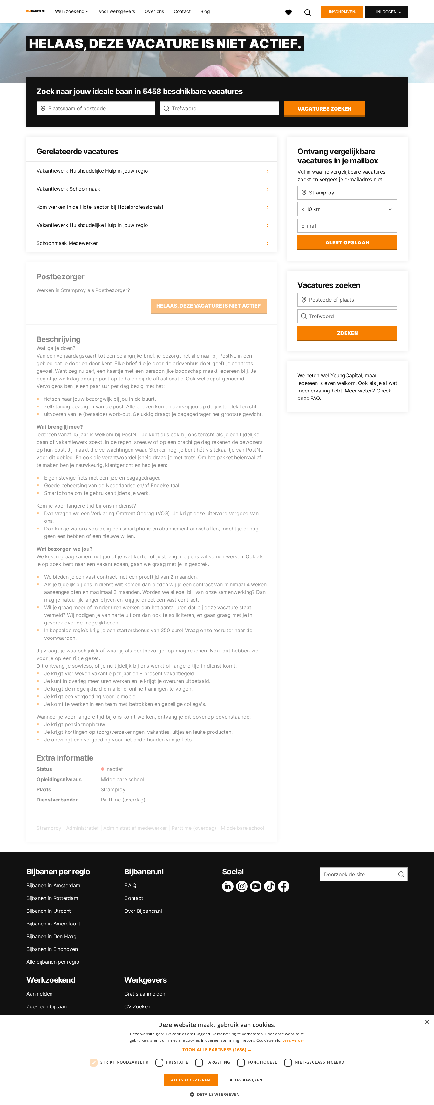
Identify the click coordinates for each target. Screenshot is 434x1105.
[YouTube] (257, 886)
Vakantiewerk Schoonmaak (68, 189)
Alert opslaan (347, 242)
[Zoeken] (307, 12)
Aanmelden (39, 994)
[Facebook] (285, 886)
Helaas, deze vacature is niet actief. (209, 306)
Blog (205, 11)
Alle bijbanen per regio (52, 961)
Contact (182, 11)
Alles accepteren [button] (190, 1080)
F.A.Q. (130, 885)
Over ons (154, 11)
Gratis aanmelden (144, 994)
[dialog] (217, 1060)
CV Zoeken (137, 1006)
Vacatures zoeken (324, 109)
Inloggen (386, 12)
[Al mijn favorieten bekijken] (288, 12)
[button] (217, 1049)
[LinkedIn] (229, 886)
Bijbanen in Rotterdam (52, 898)
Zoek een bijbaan (46, 1006)
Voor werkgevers (117, 11)
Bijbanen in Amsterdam (53, 885)
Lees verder (293, 1040)
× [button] (426, 1022)
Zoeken (347, 333)
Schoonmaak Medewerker (67, 243)
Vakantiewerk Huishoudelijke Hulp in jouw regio (92, 170)
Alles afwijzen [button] (246, 1080)
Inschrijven (342, 12)
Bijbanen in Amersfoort (53, 923)
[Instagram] (243, 886)
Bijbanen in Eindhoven (52, 949)
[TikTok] (271, 886)
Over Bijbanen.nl (143, 911)
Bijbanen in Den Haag (51, 936)
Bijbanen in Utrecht (48, 911)
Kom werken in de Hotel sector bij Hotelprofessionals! (100, 207)
